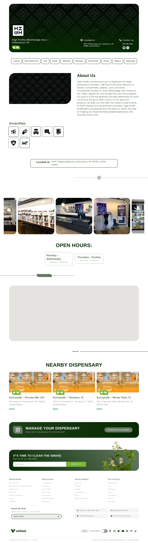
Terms (95, 540)
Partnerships (79, 492)
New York (111, 501)
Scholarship (46, 495)
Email (54, 61)
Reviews (79, 61)
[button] (74, 310)
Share (106, 61)
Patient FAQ (46, 489)
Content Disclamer (132, 540)
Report (117, 61)
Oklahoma (111, 489)
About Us (78, 483)
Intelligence (46, 501)
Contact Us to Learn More (118, 430)
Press (77, 495)
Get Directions (31, 61)
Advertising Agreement (117, 540)
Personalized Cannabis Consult (20, 486)
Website (66, 61)
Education (13, 492)
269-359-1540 (128, 44)
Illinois (110, 492)
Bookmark (93, 61)
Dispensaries (14, 489)
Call (45, 61)
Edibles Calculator (16, 495)
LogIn (84, 531)
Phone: (89, 510)
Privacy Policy (103, 540)
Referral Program (81, 498)
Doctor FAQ (46, 492)
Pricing (11, 498)
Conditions (46, 486)
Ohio (109, 486)
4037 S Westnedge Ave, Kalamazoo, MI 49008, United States (79, 163)
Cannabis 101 (47, 483)
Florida (110, 498)
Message (130, 61)
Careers (78, 489)
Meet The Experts (48, 498)
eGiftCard (12, 501)
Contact (78, 486)
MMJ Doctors (14, 483)
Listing (16, 61)
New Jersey (112, 495)
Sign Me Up (76, 464)
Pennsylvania (112, 483)
